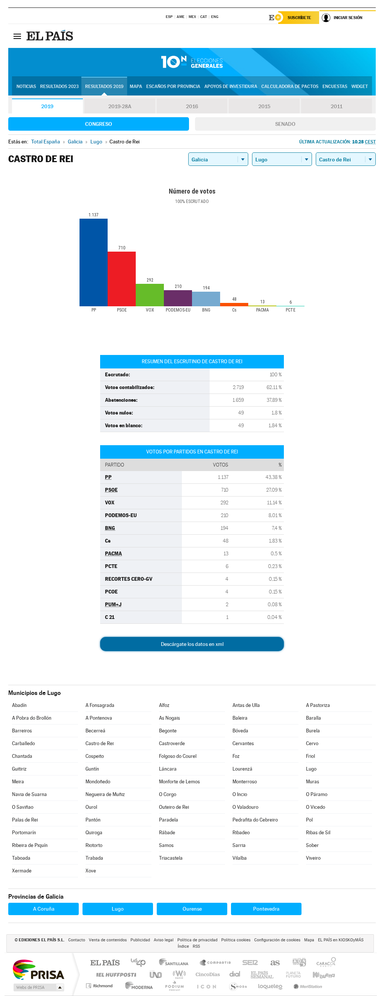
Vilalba (239, 858)
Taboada (21, 858)
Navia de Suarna (29, 794)
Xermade (22, 871)
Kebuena (317, 974)
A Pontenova (99, 718)
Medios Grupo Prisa (38, 987)
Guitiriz (19, 769)
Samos (166, 845)
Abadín (19, 705)
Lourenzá (242, 769)
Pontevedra (266, 909)
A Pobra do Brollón (31, 718)
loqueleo (271, 985)
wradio (178, 974)
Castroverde (172, 743)
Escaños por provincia (173, 86)
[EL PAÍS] (50, 36)
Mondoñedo (98, 781)
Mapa (136, 86)
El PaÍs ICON (206, 985)
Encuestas (334, 86)
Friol (310, 756)
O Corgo (167, 794)
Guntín (92, 769)
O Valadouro (245, 807)
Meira (18, 781)
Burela (313, 731)
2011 (336, 106)
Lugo (311, 769)
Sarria (239, 845)
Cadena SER (248, 963)
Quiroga (94, 832)
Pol (309, 820)
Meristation (307, 985)
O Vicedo (315, 807)
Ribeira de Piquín (30, 845)
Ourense (192, 909)
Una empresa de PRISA (38, 969)
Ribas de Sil (318, 832)
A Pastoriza (318, 705)
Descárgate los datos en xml (192, 644)
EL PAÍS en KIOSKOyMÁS (340, 940)
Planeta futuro (290, 974)
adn (296, 963)
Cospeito (95, 756)
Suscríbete (299, 17)
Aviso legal (164, 940)
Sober (312, 845)
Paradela (168, 820)
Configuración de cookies (277, 940)
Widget (359, 86)
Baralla (313, 718)
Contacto (76, 940)
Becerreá (95, 731)
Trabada (94, 858)
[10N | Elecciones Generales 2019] (192, 62)
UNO (156, 974)
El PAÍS (104, 963)
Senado (285, 124)
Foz (236, 756)
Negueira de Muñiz (105, 794)
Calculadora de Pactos (289, 86)
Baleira (240, 718)
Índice (183, 946)
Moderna (137, 985)
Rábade (167, 832)
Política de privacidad (197, 940)
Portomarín (24, 832)
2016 (192, 106)
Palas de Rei (25, 820)
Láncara (168, 769)
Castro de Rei (100, 743)
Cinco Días (207, 974)
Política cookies (235, 940)
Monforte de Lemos (179, 781)
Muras (312, 781)
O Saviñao (22, 807)
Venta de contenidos (108, 940)
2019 (47, 106)
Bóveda (240, 731)
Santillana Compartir (215, 963)
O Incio (239, 794)
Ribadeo (241, 832)
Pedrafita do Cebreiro (255, 820)
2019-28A (119, 106)
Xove (91, 871)
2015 (264, 106)
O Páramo (316, 794)
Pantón (93, 820)
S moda (238, 985)
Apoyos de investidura (230, 86)
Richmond (100, 985)
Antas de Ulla (246, 705)
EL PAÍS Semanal (263, 974)
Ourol (91, 807)
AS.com (271, 963)
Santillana (176, 963)
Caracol (324, 963)
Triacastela (171, 858)
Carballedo (23, 743)
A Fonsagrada (100, 705)
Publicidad (140, 940)
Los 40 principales (141, 963)
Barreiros (22, 731)
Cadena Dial (235, 974)
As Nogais (169, 718)
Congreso (98, 124)
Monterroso (244, 781)
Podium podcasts (174, 985)
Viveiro (313, 858)
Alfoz (164, 705)
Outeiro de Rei (174, 807)
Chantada (22, 756)
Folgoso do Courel (177, 756)
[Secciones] (17, 36)
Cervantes (243, 743)
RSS (196, 946)
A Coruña (43, 909)
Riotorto (94, 845)
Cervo (312, 743)
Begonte (168, 731)
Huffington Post (114, 974)
